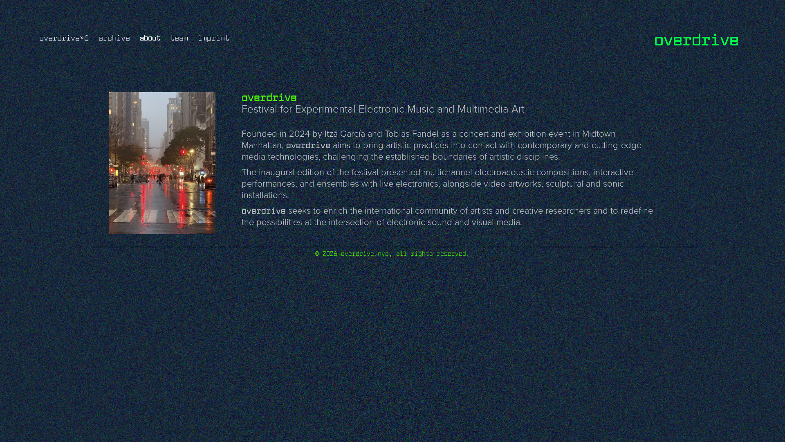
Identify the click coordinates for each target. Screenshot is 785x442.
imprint (213, 37)
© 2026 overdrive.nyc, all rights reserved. (392, 253)
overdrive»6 (64, 37)
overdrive (696, 38)
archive (114, 37)
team (179, 37)
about (150, 37)
